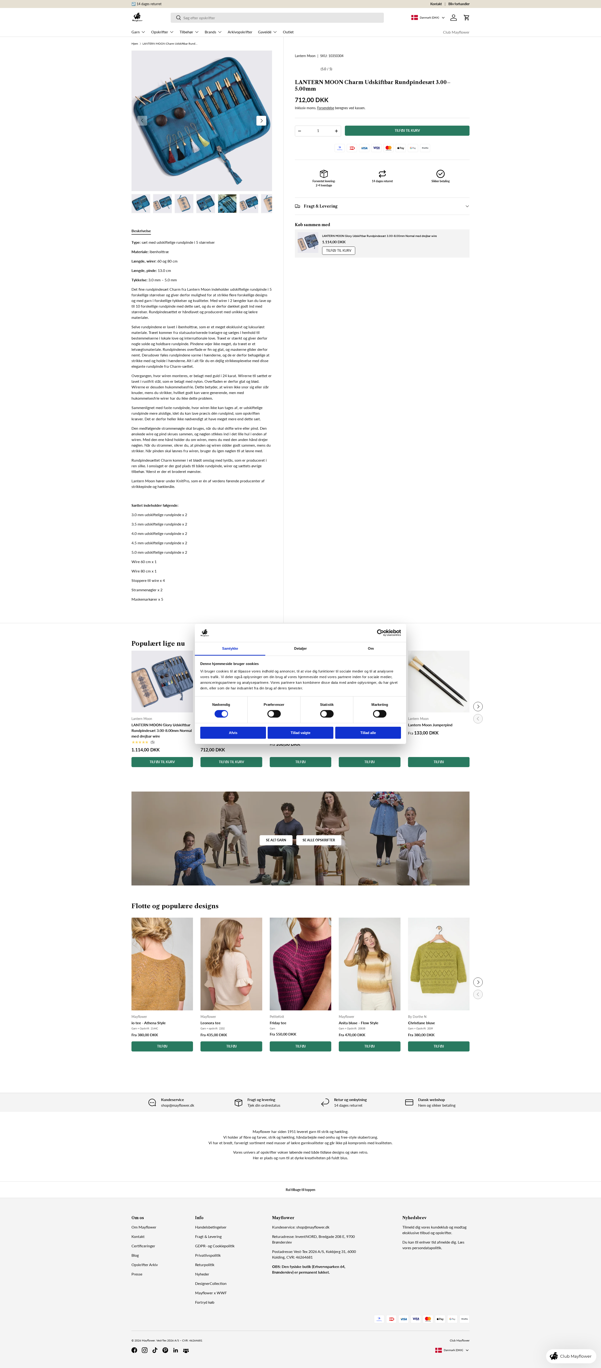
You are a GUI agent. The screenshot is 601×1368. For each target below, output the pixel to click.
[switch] (274, 714)
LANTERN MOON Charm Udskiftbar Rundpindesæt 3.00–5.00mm (171, 43)
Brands (210, 32)
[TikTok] (155, 1350)
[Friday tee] (300, 964)
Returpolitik (204, 1264)
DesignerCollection (211, 1283)
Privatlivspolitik (208, 1255)
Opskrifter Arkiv (144, 1264)
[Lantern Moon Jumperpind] (439, 681)
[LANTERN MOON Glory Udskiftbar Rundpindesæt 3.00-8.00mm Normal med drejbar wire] (162, 681)
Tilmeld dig (411, 1227)
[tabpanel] (201, 421)
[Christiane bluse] (439, 964)
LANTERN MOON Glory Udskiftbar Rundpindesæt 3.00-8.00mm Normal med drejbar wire (379, 236)
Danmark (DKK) (453, 1350)
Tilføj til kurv (407, 130)
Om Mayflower (143, 1227)
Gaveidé (264, 32)
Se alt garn (276, 840)
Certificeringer (143, 1246)
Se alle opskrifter (319, 840)
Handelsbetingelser (211, 1227)
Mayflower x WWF (211, 1293)
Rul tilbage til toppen (300, 1190)
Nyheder (202, 1274)
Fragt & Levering (208, 1236)
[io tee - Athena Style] (162, 964)
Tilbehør (186, 32)
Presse (136, 1274)
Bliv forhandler (459, 4)
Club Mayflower (456, 32)
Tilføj (162, 1046)
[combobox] (277, 18)
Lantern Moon (305, 56)
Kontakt (436, 4)
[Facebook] (134, 1350)
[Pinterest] (165, 1350)
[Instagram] (144, 1350)
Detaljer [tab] (300, 648)
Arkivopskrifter (240, 32)
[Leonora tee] (231, 964)
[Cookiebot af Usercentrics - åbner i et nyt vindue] (380, 632)
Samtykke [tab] (230, 648)
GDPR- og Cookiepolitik (215, 1246)
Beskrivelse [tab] (141, 230)
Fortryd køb (204, 1302)
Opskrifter (159, 32)
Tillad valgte (300, 733)
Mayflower (148, 1340)
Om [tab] (371, 648)
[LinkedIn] (175, 1350)
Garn (135, 32)
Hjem (134, 43)
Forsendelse (325, 108)
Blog (135, 1255)
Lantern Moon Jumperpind (430, 725)
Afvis (233, 733)
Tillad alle (368, 733)
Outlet (288, 32)
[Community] (186, 1350)
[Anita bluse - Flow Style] (369, 964)
